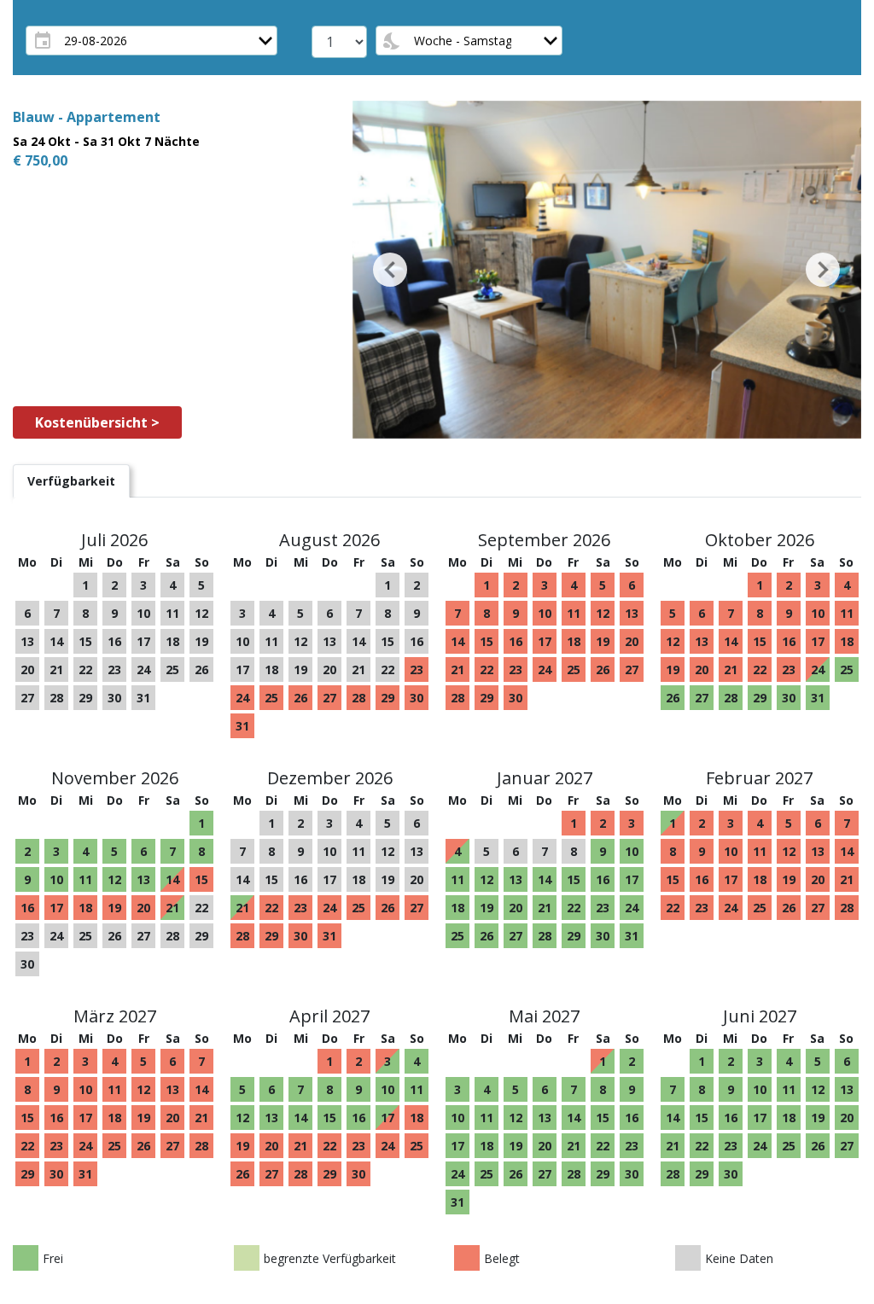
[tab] (71, 481)
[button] (390, 270)
